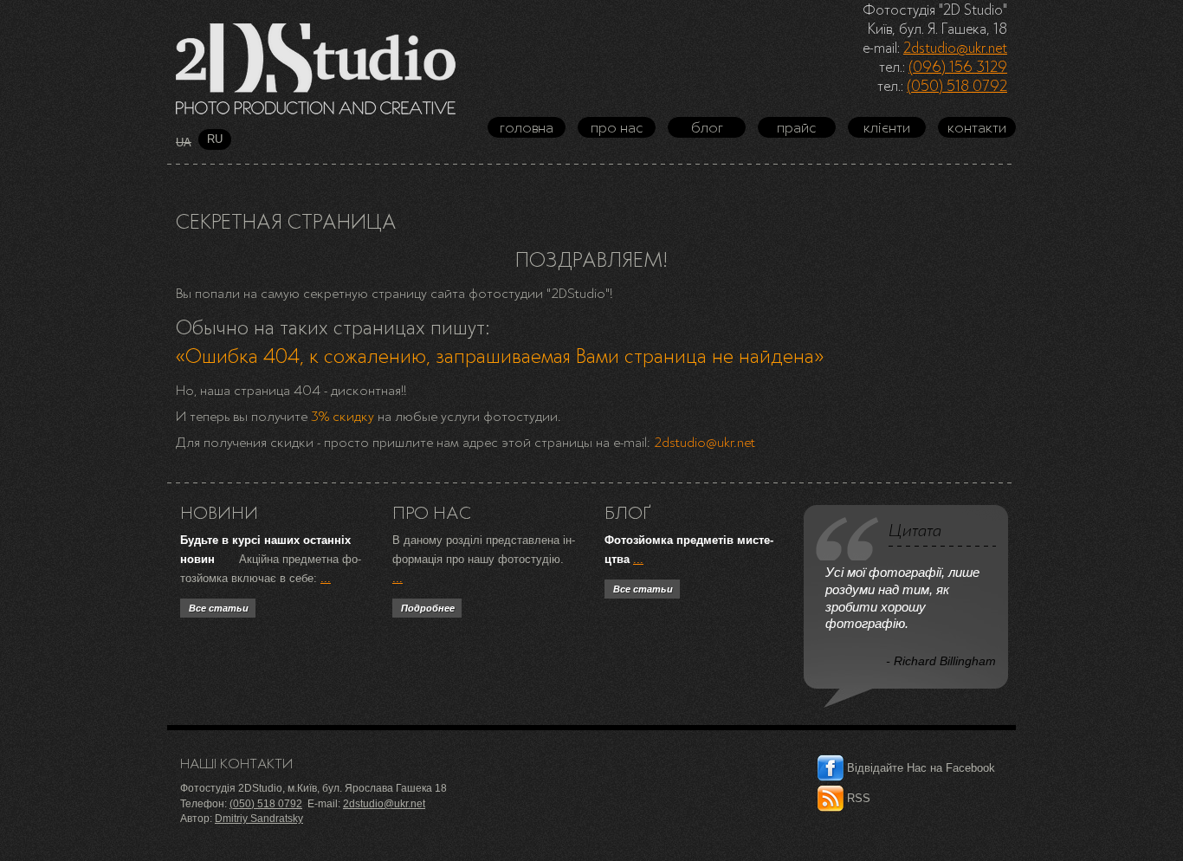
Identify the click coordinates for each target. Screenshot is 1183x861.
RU (215, 139)
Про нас (617, 127)
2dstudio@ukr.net (955, 47)
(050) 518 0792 (957, 85)
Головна (526, 127)
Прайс (797, 127)
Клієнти (886, 127)
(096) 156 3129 (957, 66)
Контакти (976, 127)
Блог (707, 127)
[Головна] (316, 68)
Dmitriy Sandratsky (259, 818)
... (325, 578)
